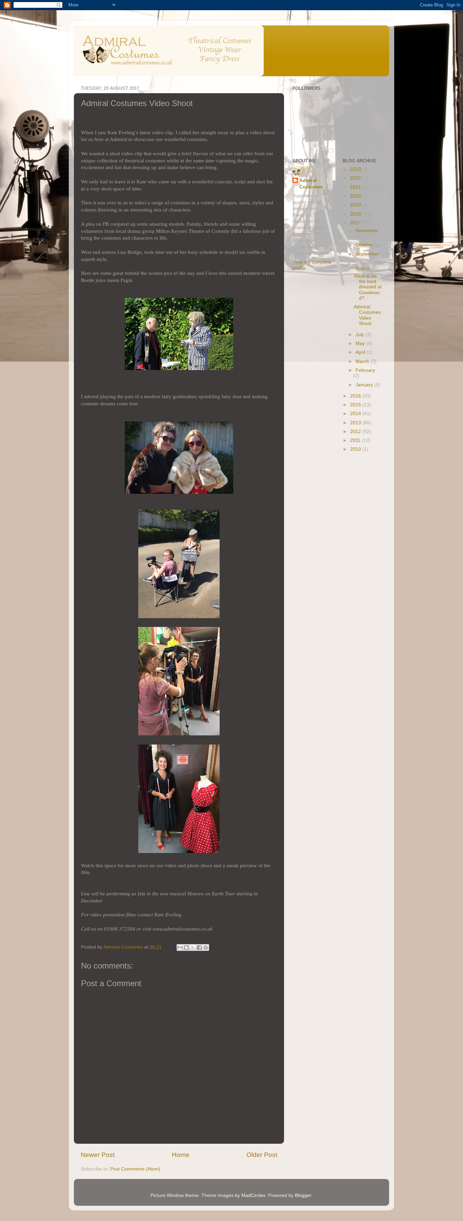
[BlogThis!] (186, 947)
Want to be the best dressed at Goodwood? (368, 287)
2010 (356, 449)
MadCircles (253, 1195)
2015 (356, 404)
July (360, 334)
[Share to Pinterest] (205, 947)
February (365, 370)
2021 (356, 187)
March (363, 361)
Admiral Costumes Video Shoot (367, 315)
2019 (356, 204)
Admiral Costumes (311, 183)
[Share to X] (192, 947)
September (367, 254)
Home (180, 1154)
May (361, 343)
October (365, 244)
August (364, 268)
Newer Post (98, 1154)
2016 (356, 396)
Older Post (261, 1154)
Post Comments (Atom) (135, 1169)
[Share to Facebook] (199, 947)
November (367, 230)
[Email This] (180, 947)
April (361, 352)
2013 (356, 422)
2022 (356, 178)
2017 (356, 222)
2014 (356, 413)
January (365, 384)
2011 (356, 440)
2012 (356, 431)
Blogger (303, 1195)
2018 (356, 214)
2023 (356, 169)
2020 (356, 196)
